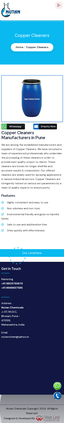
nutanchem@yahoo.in (15, 337)
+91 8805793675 (12, 283)
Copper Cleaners (37, 47)
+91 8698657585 (12, 287)
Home (19, 47)
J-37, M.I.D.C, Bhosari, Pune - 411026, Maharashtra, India (12, 316)
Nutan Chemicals (16, 408)
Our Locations (32, 253)
